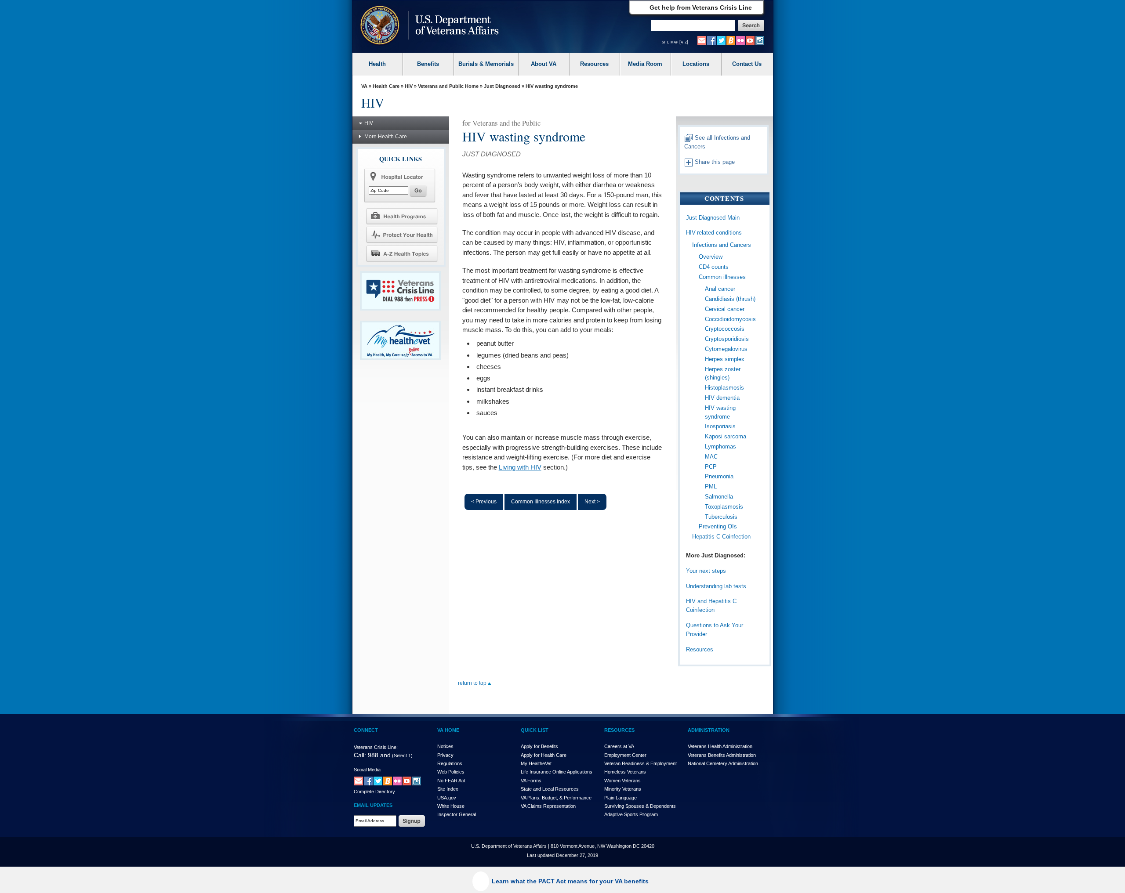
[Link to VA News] (731, 40)
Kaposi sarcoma (725, 436)
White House (451, 806)
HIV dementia (722, 397)
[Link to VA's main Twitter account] (721, 40)
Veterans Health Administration (720, 746)
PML (711, 486)
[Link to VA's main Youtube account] (750, 40)
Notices (445, 746)
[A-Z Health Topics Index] (401, 253)
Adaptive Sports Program (631, 814)
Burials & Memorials (486, 64)
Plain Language (620, 797)
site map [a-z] (675, 41)
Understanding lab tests (716, 586)
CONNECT (366, 730)
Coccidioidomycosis (730, 319)
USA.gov (446, 797)
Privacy (445, 755)
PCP (711, 466)
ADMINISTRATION (708, 730)
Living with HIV (520, 467)
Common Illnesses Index (540, 502)
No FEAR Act (451, 780)
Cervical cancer (724, 309)
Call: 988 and (372, 755)
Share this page (714, 162)
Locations (695, 64)
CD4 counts (714, 267)
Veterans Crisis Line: (376, 747)
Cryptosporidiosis (727, 339)
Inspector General (456, 814)
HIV (409, 86)
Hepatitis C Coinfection (721, 536)
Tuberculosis (721, 516)
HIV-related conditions (714, 232)
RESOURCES (619, 730)
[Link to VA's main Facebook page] (711, 40)
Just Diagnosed (502, 86)
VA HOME (448, 730)
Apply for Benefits (539, 746)
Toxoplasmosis (724, 506)
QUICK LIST (534, 730)
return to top (473, 683)
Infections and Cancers (721, 245)
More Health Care (385, 137)
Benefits (428, 64)
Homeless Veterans (625, 771)
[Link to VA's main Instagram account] (760, 40)
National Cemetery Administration (723, 763)
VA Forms (531, 780)
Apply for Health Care (543, 755)
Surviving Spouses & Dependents (640, 806)
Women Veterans (622, 780)
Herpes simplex (724, 359)
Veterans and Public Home (448, 86)
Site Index (447, 789)
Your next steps (706, 571)
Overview (710, 256)
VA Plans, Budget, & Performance (556, 797)
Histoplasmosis (724, 387)
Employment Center (625, 755)
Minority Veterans (622, 789)
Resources (594, 64)
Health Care (386, 86)
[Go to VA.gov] (427, 26)
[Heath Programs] (401, 216)
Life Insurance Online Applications (556, 771)
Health (377, 64)
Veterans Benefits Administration (722, 755)
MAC (711, 456)
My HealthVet (536, 763)
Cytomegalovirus (726, 349)
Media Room (645, 64)
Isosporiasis (720, 426)
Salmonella (719, 496)
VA (364, 86)
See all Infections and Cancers (717, 142)
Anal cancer (720, 289)
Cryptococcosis (724, 328)
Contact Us (747, 64)
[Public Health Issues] (401, 234)
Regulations (449, 763)
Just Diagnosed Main (713, 217)
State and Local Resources (550, 789)
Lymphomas (720, 446)
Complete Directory (374, 791)
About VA (543, 64)
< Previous (484, 502)
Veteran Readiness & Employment (640, 763)
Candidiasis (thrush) (730, 299)
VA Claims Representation (548, 806)
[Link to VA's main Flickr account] (740, 40)
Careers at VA (619, 746)
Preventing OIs (718, 526)
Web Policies (451, 771)
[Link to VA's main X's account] (378, 780)
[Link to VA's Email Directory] (702, 40)
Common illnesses (722, 277)
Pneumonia (719, 476)
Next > (592, 502)
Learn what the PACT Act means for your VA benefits (571, 881)
